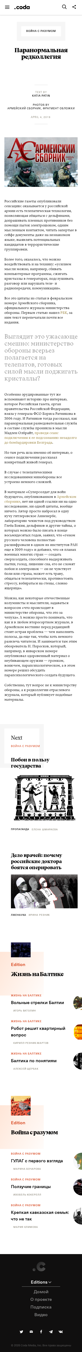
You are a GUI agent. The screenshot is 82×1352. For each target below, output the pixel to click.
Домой (41, 1292)
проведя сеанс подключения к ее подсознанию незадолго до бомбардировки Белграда (40, 438)
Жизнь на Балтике (26, 995)
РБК (63, 313)
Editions (39, 1282)
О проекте (41, 1299)
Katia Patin (41, 96)
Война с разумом (26, 1154)
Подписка (41, 1307)
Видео (41, 1315)
